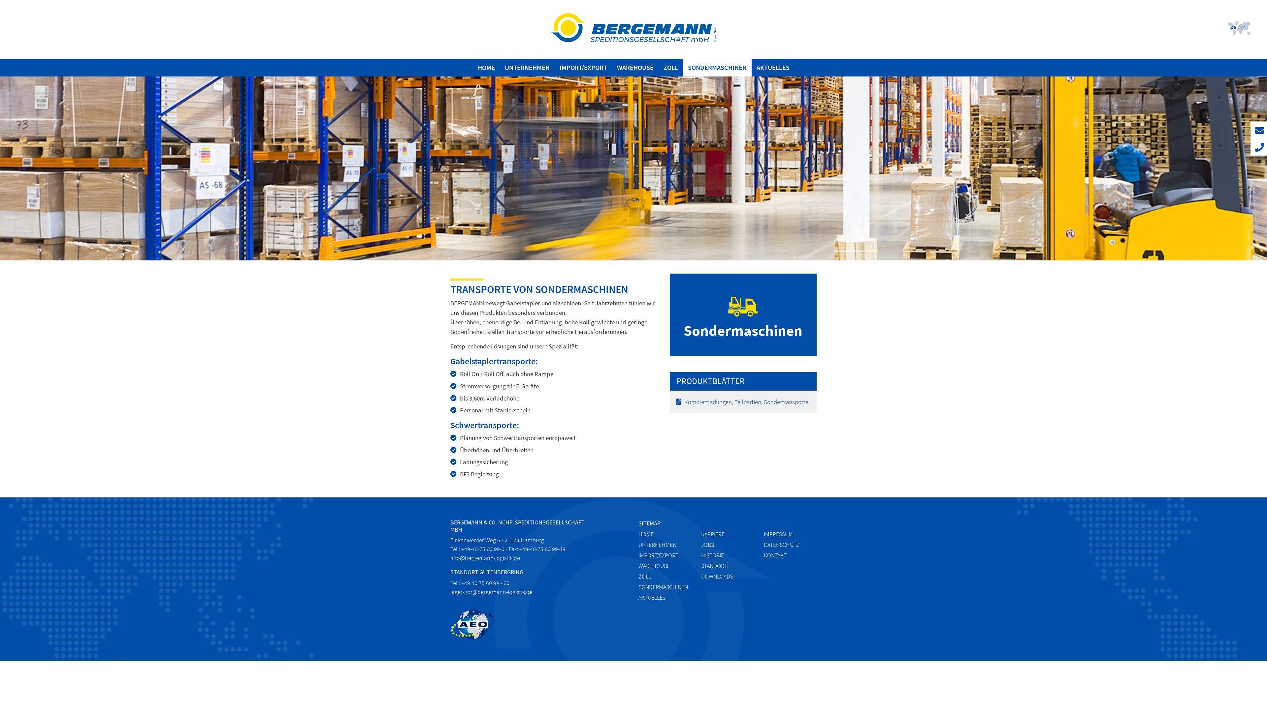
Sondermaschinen (717, 67)
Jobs (707, 545)
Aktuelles (773, 67)
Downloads (717, 576)
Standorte (715, 566)
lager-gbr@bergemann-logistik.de (491, 592)
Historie (712, 555)
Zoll (671, 67)
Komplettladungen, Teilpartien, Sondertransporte (746, 402)
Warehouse (635, 67)
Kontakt (775, 555)
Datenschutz (781, 545)
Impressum (778, 534)
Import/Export (583, 67)
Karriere (713, 534)
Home (486, 67)
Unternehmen (527, 67)
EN (1244, 27)
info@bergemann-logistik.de (485, 558)
